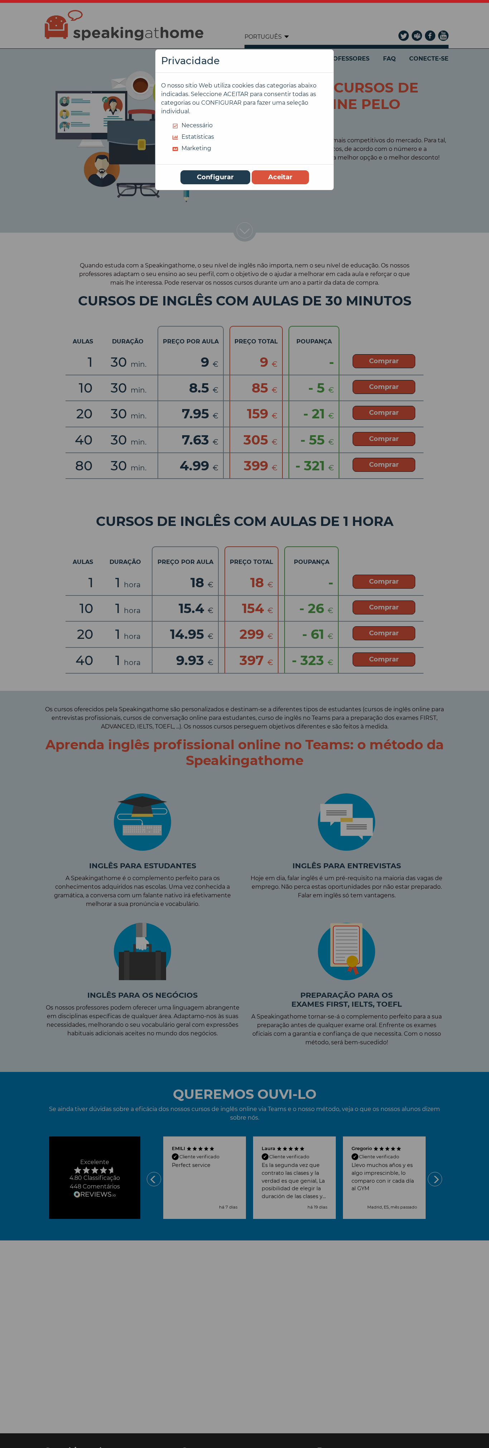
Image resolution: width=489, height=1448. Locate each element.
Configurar (215, 177)
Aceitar (280, 177)
